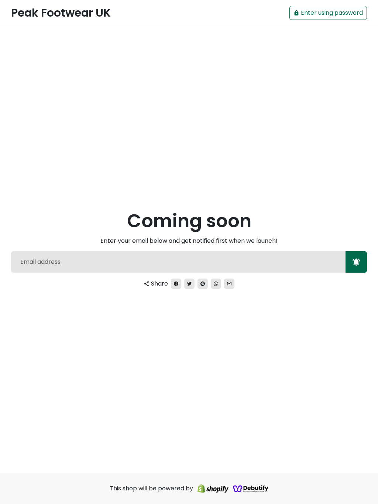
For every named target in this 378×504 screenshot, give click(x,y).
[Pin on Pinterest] (202, 284)
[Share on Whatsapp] (216, 284)
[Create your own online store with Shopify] (212, 488)
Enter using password (328, 12)
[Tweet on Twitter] (189, 284)
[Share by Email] (229, 284)
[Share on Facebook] (176, 284)
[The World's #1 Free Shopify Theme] (250, 488)
